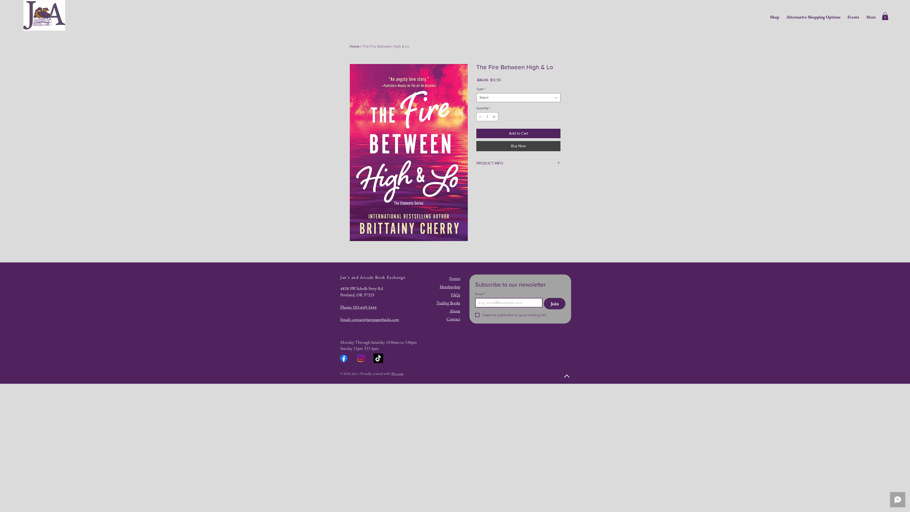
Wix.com (397, 373)
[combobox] (518, 97)
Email (480, 294)
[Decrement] (480, 117)
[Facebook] (344, 358)
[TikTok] (378, 358)
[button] (885, 16)
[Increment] (494, 117)
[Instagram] (361, 358)
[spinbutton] (487, 117)
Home (354, 46)
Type (481, 89)
